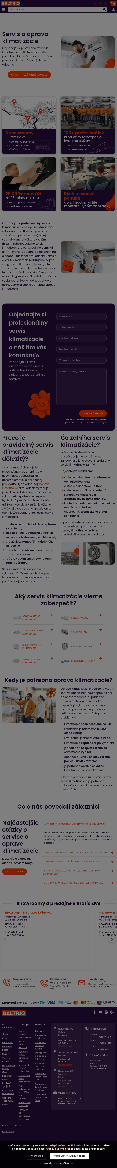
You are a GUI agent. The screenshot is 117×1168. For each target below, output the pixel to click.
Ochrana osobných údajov (7, 1100)
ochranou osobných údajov (93, 422)
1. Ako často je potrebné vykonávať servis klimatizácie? (75, 824)
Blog (4, 1038)
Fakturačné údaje (8, 1077)
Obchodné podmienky (8, 1092)
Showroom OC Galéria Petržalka (40, 1055)
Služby (5, 1054)
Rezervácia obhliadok (40, 1037)
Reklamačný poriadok (25, 1104)
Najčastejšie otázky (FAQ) (8, 1068)
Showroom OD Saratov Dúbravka (41, 1066)
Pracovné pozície (7, 1048)
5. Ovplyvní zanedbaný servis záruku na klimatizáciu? (73, 882)
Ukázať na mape (65, 1046)
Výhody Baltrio (6, 1060)
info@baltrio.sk (104, 1049)
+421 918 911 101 (105, 1043)
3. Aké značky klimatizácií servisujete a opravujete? (72, 861)
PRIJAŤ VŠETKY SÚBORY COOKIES (69, 1156)
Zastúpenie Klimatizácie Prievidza (41, 1087)
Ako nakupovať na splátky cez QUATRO (24, 1092)
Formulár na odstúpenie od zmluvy (24, 1114)
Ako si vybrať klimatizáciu (25, 1034)
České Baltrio (8, 1131)
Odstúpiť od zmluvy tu (12, 1125)
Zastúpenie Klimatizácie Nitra (41, 1076)
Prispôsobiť (37, 1156)
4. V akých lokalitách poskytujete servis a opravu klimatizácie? (72, 872)
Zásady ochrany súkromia (58, 1163)
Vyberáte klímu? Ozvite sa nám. (23, 1056)
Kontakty (39, 1031)
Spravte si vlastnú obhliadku (24, 1068)
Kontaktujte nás (14, 871)
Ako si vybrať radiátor (23, 1044)
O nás (5, 1034)
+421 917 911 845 (104, 1037)
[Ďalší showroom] (112, 939)
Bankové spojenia (6, 1085)
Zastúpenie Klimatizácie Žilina (41, 1097)
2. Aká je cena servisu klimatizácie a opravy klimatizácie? (75, 852)
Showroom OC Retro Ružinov (40, 1045)
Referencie (7, 1042)
